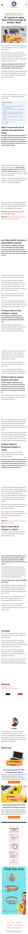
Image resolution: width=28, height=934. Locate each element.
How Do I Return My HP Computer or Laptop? (13, 120)
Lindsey (14, 728)
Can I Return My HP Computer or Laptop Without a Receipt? (14, 110)
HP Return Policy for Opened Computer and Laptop (12, 114)
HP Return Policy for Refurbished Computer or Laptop (13, 117)
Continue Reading (14, 782)
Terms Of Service (18, 925)
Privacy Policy (9, 925)
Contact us (18, 922)
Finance (9, 927)
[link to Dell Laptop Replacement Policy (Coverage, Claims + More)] (14, 759)
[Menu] (2, 5)
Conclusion (5, 121)
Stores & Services (16, 927)
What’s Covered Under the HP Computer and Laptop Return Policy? (13, 107)
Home (8, 922)
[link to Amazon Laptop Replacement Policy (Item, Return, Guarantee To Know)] (14, 794)
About (12, 922)
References (5, 123)
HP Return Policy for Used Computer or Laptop (13, 112)
